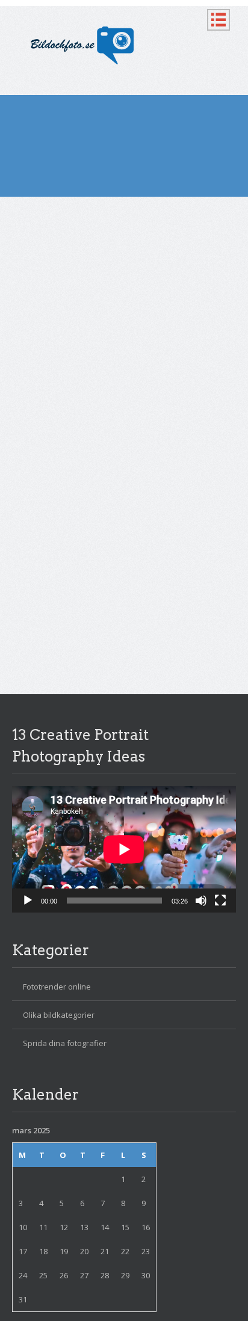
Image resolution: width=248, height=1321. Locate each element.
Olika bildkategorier (101, 333)
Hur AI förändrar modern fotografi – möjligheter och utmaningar (105, 263)
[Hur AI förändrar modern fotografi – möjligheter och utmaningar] (124, 408)
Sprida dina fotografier (65, 1043)
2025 (51, 215)
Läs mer (46, 576)
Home (23, 215)
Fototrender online (57, 986)
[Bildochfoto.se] (124, 45)
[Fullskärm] (220, 901)
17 (23, 1251)
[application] (124, 849)
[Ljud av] (201, 901)
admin (56, 316)
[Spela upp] (28, 901)
